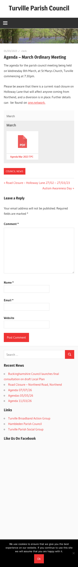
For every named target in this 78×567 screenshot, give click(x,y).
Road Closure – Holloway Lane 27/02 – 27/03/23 (38, 183)
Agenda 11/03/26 (20, 401)
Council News (14, 171)
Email (8, 300)
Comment (11, 224)
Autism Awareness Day (57, 188)
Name (9, 282)
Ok (39, 559)
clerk (24, 51)
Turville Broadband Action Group (29, 418)
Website (9, 318)
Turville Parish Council (39, 8)
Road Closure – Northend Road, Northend (35, 384)
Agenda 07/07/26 (20, 390)
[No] (73, 553)
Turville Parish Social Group (25, 429)
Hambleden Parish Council (25, 424)
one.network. (36, 103)
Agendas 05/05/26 (20, 395)
